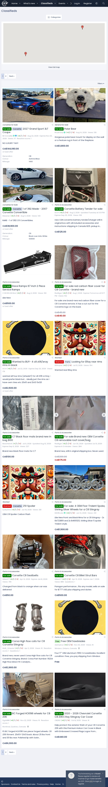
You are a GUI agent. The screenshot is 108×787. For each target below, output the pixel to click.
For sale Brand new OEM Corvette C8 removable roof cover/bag (79, 438)
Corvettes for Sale (10, 125)
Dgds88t (6, 720)
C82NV (57, 720)
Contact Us (15, 784)
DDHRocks (59, 513)
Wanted (58, 357)
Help (52, 784)
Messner (6, 216)
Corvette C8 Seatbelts (25, 575)
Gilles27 (6, 579)
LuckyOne (7, 509)
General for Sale (61, 125)
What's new (29, 3)
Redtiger (58, 293)
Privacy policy (43, 784)
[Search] (103, 3)
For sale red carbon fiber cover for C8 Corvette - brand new (80, 287)
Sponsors (5, 784)
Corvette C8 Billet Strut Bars (80, 575)
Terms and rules (28, 784)
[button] (20, 3)
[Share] (52, 125)
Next (11, 76)
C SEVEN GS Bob (9, 293)
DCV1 (57, 212)
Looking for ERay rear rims (87, 361)
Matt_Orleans (8, 648)
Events (62, 3)
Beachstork (7, 443)
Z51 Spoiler (29, 506)
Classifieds (47, 3)
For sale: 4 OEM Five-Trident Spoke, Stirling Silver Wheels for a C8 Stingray (80, 507)
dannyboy (59, 645)
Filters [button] (100, 83)
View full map (54, 67)
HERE (91, 781)
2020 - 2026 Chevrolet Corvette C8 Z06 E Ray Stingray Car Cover (78, 715)
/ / (22, 136)
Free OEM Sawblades (73, 641)
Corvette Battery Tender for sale (83, 208)
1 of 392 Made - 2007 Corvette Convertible (25, 210)
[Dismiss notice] (102, 773)
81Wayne (58, 365)
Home (15, 3)
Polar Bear (70, 128)
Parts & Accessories (63, 205)
